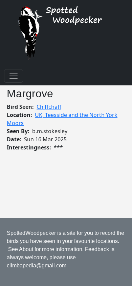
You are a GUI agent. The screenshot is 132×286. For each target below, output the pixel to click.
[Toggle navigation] (13, 76)
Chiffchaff (49, 106)
